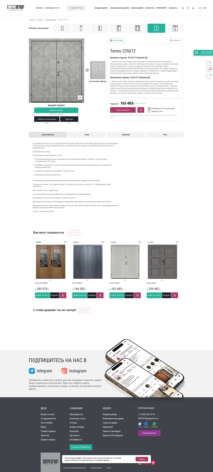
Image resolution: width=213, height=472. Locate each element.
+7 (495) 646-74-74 (51, 8)
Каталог (40, 20)
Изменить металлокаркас (46, 119)
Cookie (108, 468)
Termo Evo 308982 (41, 283)
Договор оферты (96, 468)
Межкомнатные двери (120, 8)
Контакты (173, 8)
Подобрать (55, 295)
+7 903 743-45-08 (206, 54)
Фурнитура (149, 8)
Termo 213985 (114, 283)
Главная (32, 20)
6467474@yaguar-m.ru (148, 418)
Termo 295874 (77, 283)
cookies (78, 458)
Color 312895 (151, 283)
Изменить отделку (56, 110)
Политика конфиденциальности (74, 468)
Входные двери (101, 8)
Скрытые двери (137, 8)
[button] (70, 232)
